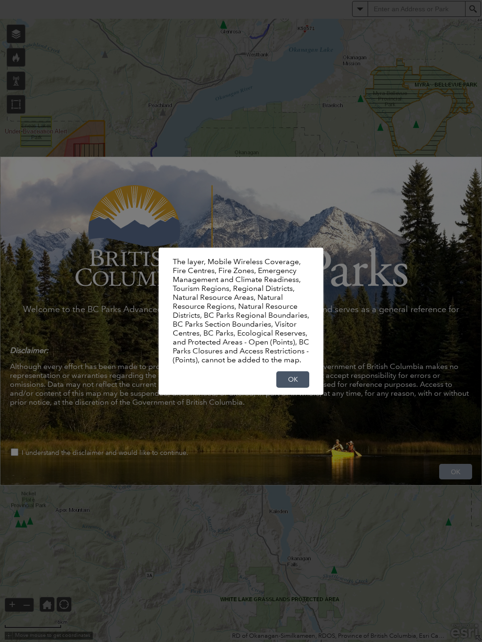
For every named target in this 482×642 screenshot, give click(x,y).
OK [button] (293, 379)
